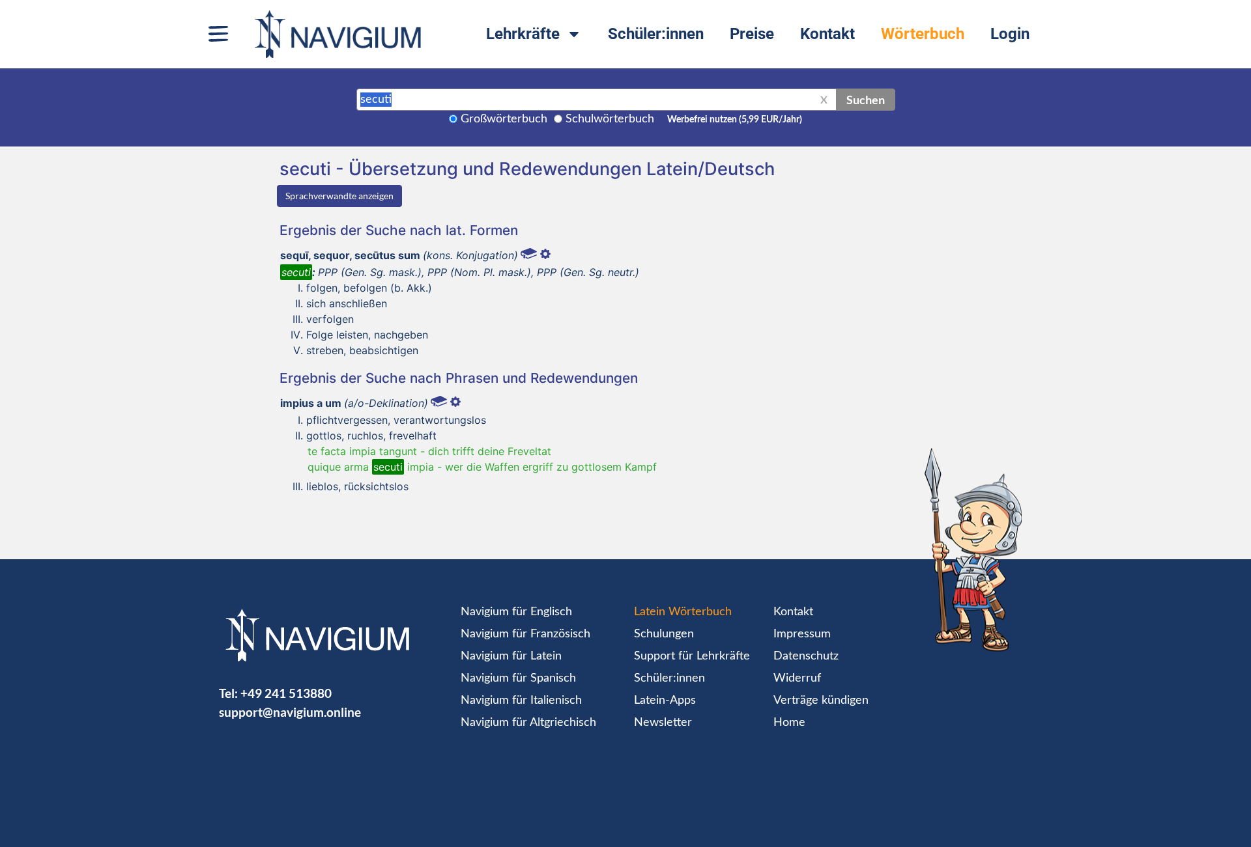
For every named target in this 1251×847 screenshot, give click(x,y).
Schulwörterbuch (610, 119)
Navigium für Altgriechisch (528, 723)
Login (1009, 34)
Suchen (865, 99)
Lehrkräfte (523, 34)
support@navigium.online (290, 711)
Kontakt (827, 34)
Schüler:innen (656, 34)
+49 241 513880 (286, 693)
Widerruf (797, 678)
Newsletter (663, 723)
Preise (752, 34)
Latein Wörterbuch (683, 612)
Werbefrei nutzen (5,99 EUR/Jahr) (734, 119)
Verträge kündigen (821, 700)
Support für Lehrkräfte (692, 656)
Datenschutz (806, 656)
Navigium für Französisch (525, 634)
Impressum (802, 634)
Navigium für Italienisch (521, 700)
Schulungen (664, 634)
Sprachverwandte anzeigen (339, 195)
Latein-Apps (665, 700)
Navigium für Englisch (516, 612)
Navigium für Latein (511, 656)
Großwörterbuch (504, 119)
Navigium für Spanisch (518, 678)
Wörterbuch (922, 34)
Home (789, 723)
